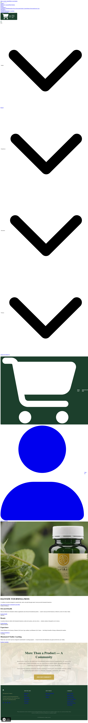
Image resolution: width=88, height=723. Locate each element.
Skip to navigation (13, 1)
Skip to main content (5, 1)
